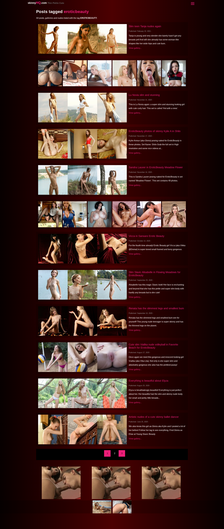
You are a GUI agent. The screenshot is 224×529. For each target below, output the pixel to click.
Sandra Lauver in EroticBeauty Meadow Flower (156, 167)
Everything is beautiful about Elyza (148, 380)
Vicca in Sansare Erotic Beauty (146, 236)
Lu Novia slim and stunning (144, 95)
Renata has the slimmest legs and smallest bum (156, 308)
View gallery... (135, 48)
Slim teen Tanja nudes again (145, 26)
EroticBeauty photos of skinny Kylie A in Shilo (154, 131)
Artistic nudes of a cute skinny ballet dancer (154, 416)
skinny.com (46, 2)
